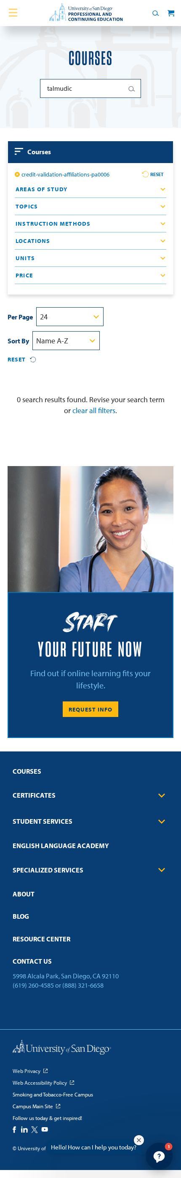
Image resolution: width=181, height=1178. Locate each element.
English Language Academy (61, 845)
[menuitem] (90, 774)
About (24, 894)
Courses (27, 771)
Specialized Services (48, 870)
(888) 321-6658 (83, 985)
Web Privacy (26, 1070)
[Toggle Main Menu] (13, 13)
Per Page (20, 317)
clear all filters (93, 410)
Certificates (34, 795)
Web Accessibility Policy (40, 1082)
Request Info (90, 709)
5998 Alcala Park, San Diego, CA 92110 (66, 976)
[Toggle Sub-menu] (161, 795)
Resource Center (41, 939)
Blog (21, 916)
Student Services (42, 821)
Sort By (18, 341)
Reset (157, 174)
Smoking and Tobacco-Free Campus (53, 1094)
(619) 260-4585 (33, 985)
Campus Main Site (33, 1106)
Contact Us (32, 961)
